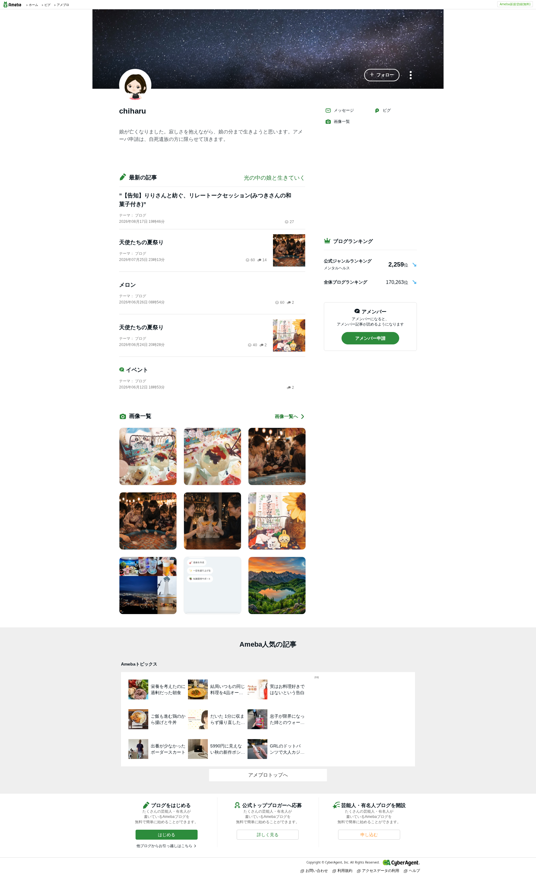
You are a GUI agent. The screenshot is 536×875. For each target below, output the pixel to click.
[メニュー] (410, 75)
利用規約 (344, 870)
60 (253, 260)
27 (292, 222)
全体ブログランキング (345, 282)
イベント (137, 370)
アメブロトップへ (268, 775)
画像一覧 (342, 121)
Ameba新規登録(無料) (515, 4)
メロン (127, 285)
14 (264, 260)
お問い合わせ (317, 870)
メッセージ (344, 110)
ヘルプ (414, 870)
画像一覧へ (286, 416)
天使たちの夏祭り (141, 242)
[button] (382, 75)
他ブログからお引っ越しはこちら (164, 846)
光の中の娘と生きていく (274, 178)
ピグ (387, 110)
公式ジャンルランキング (348, 260)
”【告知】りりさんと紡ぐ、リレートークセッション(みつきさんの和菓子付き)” (205, 199)
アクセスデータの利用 (380, 870)
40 (255, 345)
